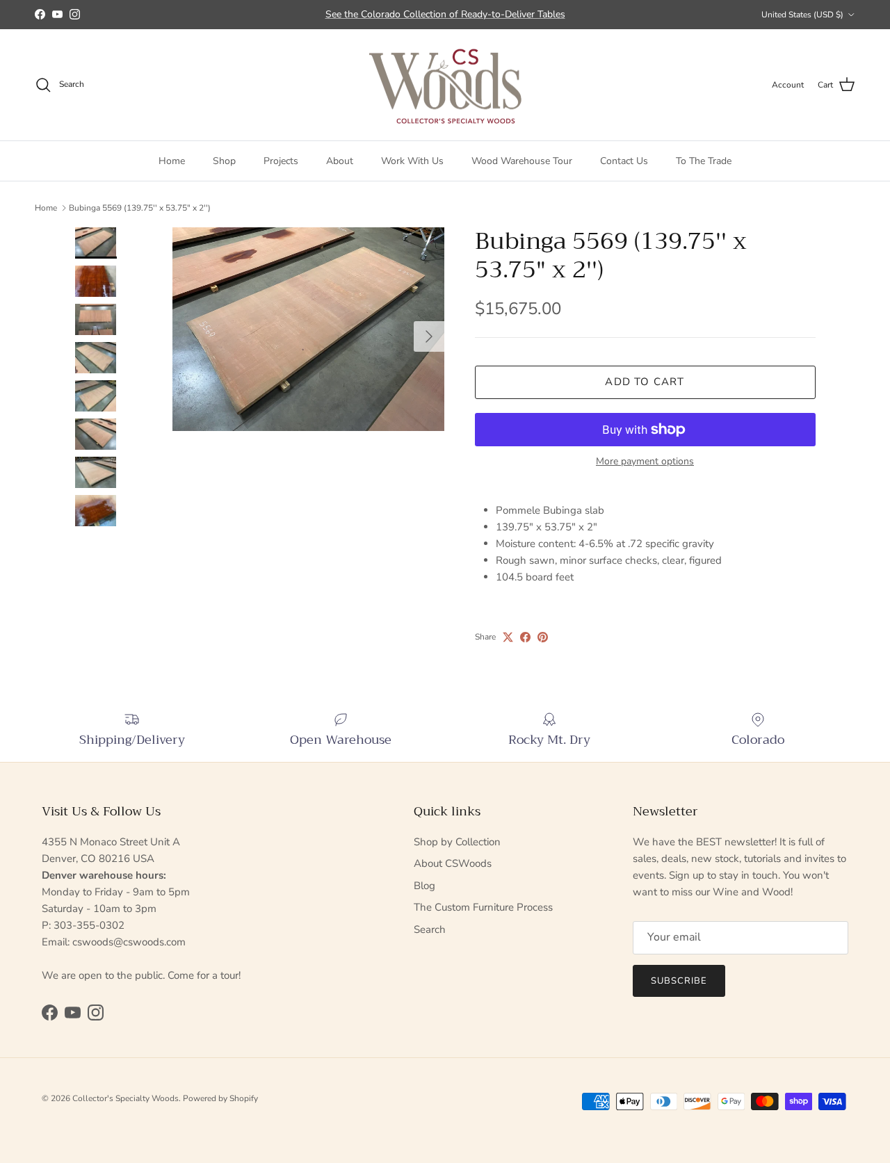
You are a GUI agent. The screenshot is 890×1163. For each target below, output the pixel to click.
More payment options (645, 462)
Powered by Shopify (220, 1098)
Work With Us (412, 161)
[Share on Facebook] (525, 637)
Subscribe (679, 981)
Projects (281, 161)
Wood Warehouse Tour (521, 161)
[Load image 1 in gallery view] (308, 329)
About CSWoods (453, 863)
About (339, 161)
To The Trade (703, 161)
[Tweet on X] (508, 637)
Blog (424, 886)
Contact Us (624, 161)
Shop (224, 161)
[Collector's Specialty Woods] (445, 85)
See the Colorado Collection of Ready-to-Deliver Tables (445, 14)
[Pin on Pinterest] (542, 637)
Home (172, 161)
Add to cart (644, 382)
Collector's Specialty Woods (125, 1098)
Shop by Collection (457, 842)
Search (430, 929)
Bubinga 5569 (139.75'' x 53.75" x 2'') (140, 207)
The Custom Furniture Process (483, 907)
